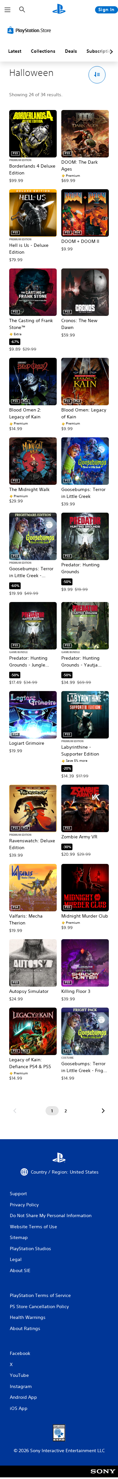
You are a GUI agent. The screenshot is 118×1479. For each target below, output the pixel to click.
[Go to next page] (103, 1110)
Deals (71, 51)
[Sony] (103, 1476)
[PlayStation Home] (59, 10)
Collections (43, 51)
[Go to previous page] (14, 1110)
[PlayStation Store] (30, 30)
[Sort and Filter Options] (97, 74)
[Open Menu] (7, 10)
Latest (14, 51)
